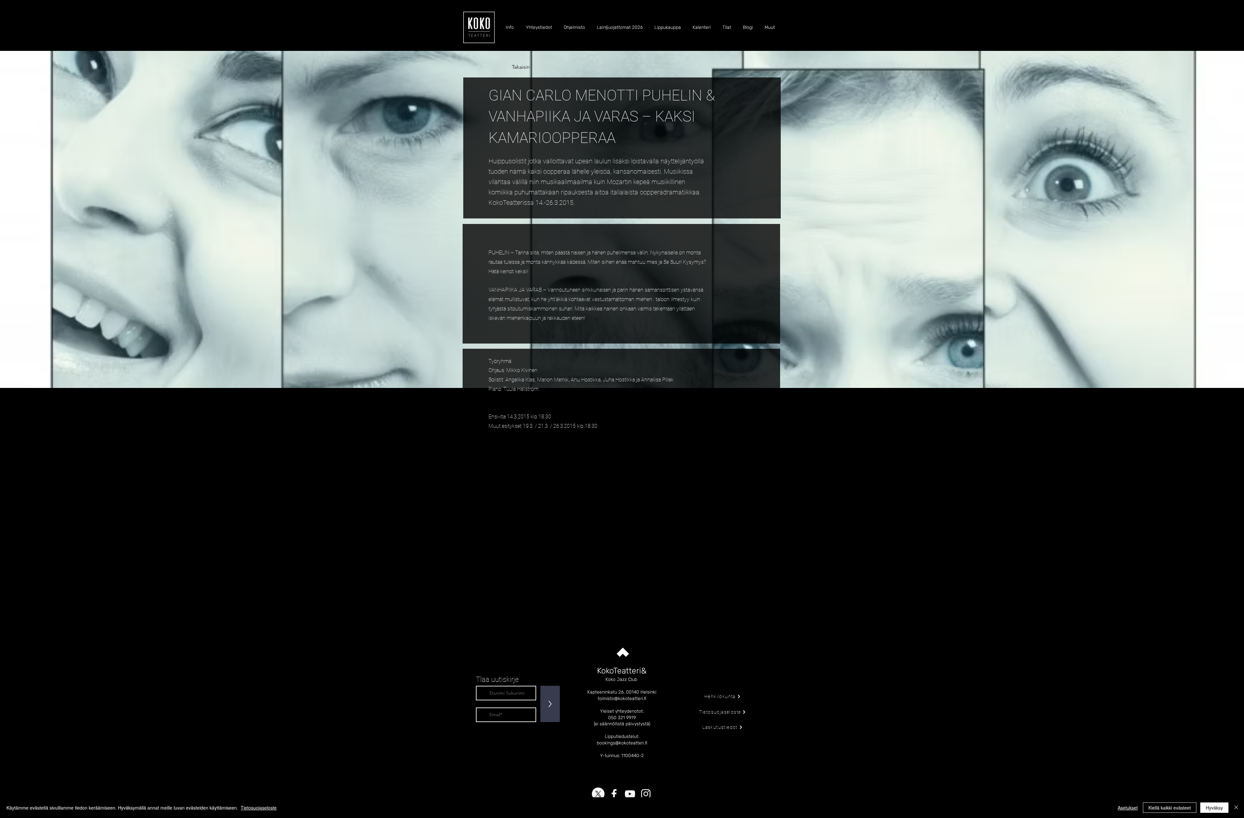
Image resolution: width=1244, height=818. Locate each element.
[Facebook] (614, 794)
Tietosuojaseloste (259, 807)
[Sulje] (1236, 807)
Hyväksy (1214, 807)
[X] (598, 794)
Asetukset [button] (1128, 807)
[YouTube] (630, 794)
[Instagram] (645, 794)
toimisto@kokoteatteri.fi (622, 698)
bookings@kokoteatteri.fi (622, 743)
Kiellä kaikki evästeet (1169, 807)
